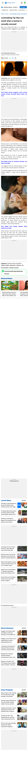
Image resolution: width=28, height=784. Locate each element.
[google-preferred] (4, 58)
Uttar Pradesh (7, 690)
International (8, 7)
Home (2, 14)
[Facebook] (13, 58)
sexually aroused (13, 267)
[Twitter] (15, 58)
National (15, 7)
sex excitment (5, 267)
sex (22, 265)
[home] (2, 7)
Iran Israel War (21, 10)
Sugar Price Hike (13, 10)
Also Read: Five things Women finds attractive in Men (14, 227)
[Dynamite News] (9, 3)
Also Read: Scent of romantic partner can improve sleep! (14, 162)
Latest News (6, 500)
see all (24, 500)
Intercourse (13, 265)
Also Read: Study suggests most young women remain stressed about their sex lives (14, 94)
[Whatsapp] (3, 271)
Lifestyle (18, 265)
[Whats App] (10, 58)
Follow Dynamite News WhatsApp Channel (13, 272)
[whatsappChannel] (25, 3)
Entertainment (7, 628)
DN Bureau (12, 53)
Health (7, 265)
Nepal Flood (5, 10)
